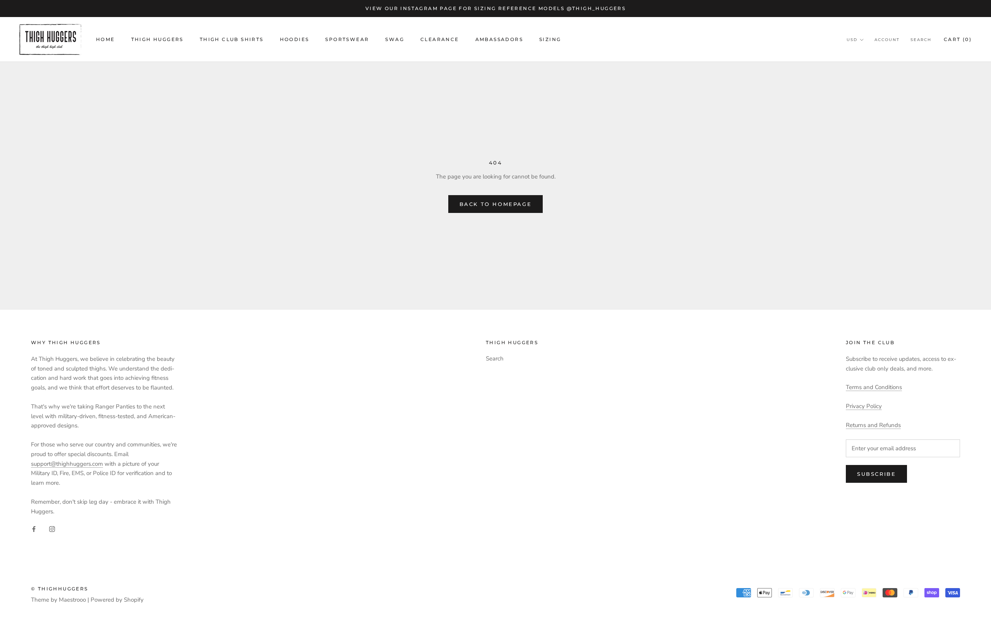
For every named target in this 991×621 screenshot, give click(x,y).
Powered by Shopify (117, 600)
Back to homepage (495, 204)
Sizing (550, 39)
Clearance (439, 39)
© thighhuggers (59, 589)
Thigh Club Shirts (232, 39)
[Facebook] (34, 529)
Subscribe (876, 474)
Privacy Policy (864, 406)
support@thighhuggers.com (67, 464)
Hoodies (294, 39)
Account (887, 39)
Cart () (958, 39)
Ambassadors (499, 39)
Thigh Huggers (157, 39)
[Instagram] (52, 529)
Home (105, 39)
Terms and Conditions (874, 387)
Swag (394, 39)
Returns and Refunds (873, 425)
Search (920, 39)
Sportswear (347, 39)
